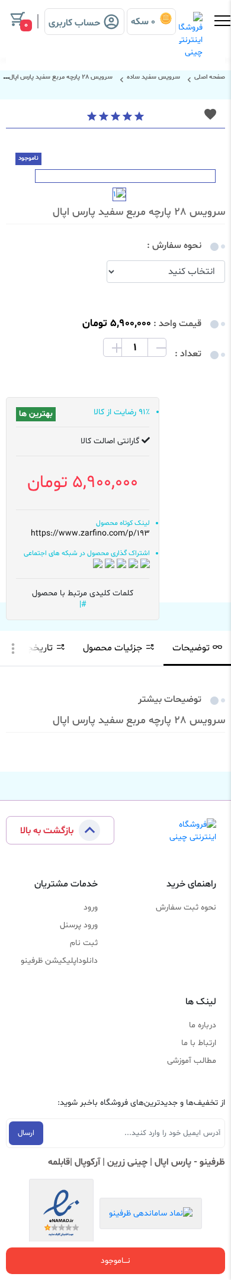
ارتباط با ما (198, 1043)
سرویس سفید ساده (153, 77)
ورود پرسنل (79, 925)
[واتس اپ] (145, 563)
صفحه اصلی (209, 77)
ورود (91, 907)
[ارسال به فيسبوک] (97, 563)
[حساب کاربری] (84, 12)
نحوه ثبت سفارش (186, 907)
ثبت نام (84, 943)
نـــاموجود (115, 1260)
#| (82, 604)
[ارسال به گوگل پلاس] (121, 563)
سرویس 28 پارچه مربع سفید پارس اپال (61, 77)
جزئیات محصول (112, 647)
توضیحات (191, 647)
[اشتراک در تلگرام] (133, 563)
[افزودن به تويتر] (109, 563)
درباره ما (202, 1025)
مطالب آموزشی (191, 1060)
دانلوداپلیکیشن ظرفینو (59, 960)
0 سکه (145, 21)
